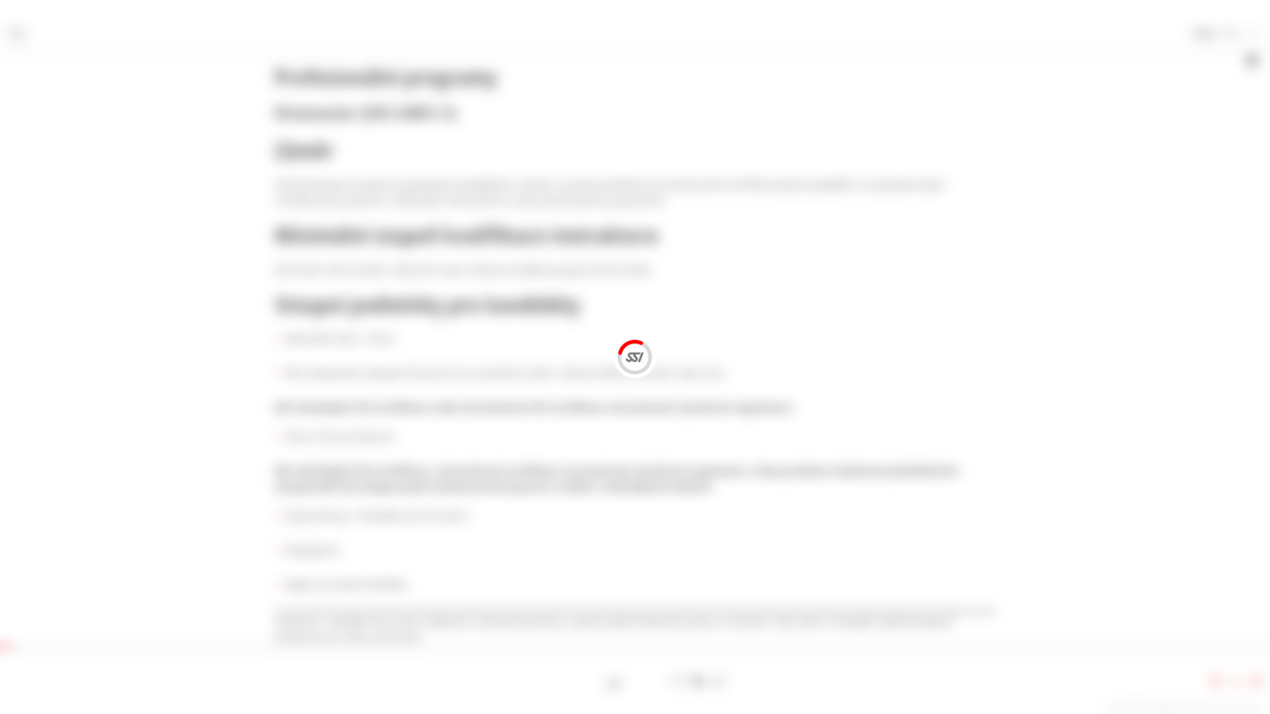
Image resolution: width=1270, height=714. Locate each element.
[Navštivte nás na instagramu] (677, 681)
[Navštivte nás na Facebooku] (635, 681)
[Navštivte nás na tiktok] (718, 681)
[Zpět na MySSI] (1231, 35)
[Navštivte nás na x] (656, 681)
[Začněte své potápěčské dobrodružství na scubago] (614, 681)
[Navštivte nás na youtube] (698, 681)
